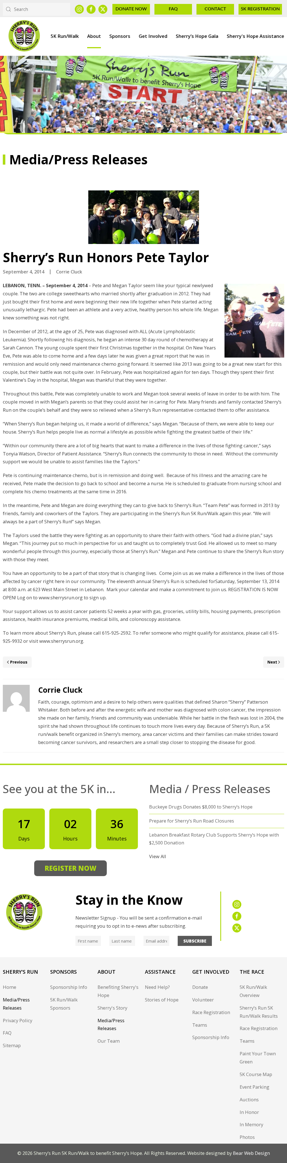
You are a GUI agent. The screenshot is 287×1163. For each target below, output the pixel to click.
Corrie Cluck (69, 271)
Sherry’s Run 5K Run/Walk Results (259, 1012)
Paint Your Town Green (258, 1057)
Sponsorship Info (68, 987)
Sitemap (12, 1045)
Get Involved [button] (153, 36)
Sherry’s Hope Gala (197, 36)
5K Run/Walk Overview (253, 991)
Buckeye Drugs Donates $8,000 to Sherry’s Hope (201, 806)
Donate (200, 987)
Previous (18, 662)
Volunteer (203, 999)
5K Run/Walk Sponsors (64, 1003)
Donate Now (131, 9)
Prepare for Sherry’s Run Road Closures (191, 820)
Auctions (249, 1099)
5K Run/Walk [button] (65, 36)
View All (157, 856)
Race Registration (211, 1012)
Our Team (109, 1041)
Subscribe (194, 941)
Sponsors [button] (119, 36)
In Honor (249, 1112)
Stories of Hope (162, 999)
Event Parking (254, 1087)
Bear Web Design (251, 1153)
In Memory (251, 1124)
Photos (247, 1137)
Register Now (70, 868)
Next (272, 662)
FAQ (173, 9)
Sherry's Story (112, 1008)
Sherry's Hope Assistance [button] (255, 36)
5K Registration (260, 9)
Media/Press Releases (16, 1003)
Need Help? (157, 987)
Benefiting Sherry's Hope (118, 991)
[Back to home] (24, 36)
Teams (199, 1025)
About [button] (94, 36)
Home (9, 987)
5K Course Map (256, 1074)
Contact (215, 9)
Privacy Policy (17, 1020)
